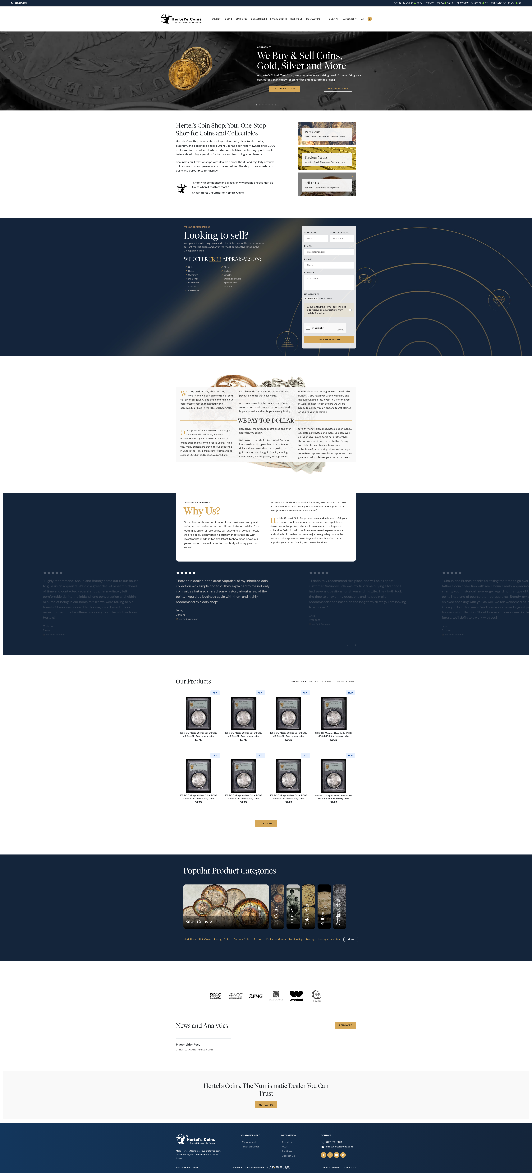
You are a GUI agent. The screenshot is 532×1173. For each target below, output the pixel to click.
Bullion (216, 18)
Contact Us (313, 18)
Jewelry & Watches (329, 939)
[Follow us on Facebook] (323, 1155)
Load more (266, 823)
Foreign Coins (222, 939)
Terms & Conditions (331, 1167)
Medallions (189, 939)
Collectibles (259, 18)
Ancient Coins (242, 939)
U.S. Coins (205, 939)
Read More (345, 1025)
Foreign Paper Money (301, 939)
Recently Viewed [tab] (346, 681)
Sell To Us (337, 98)
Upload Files (311, 294)
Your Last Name (339, 232)
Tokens (258, 939)
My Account (249, 1142)
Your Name (310, 232)
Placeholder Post (188, 1044)
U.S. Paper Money (275, 939)
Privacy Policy (350, 1167)
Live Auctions (278, 18)
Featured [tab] (314, 681)
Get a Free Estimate (329, 339)
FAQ (284, 1146)
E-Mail (308, 246)
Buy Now (283, 98)
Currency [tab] (328, 681)
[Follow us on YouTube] (336, 1155)
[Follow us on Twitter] (343, 1155)
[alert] (329, 310)
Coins (228, 18)
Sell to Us (296, 18)
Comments (310, 272)
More (351, 939)
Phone (308, 259)
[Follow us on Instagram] (330, 1155)
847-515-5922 (21, 3)
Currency (241, 18)
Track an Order (250, 1146)
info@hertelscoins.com (339, 1146)
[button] (256, 104)
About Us (287, 1142)
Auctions (287, 1151)
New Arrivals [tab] (298, 681)
